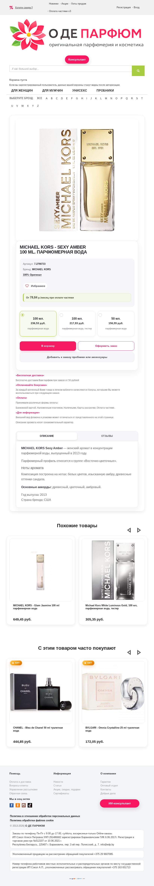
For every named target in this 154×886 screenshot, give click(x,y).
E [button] (67, 98)
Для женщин (22, 90)
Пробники (105, 90)
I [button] (86, 98)
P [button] (121, 98)
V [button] (17, 105)
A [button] (47, 98)
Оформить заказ (106, 345)
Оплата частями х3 (60, 11)
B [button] (52, 98)
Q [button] (127, 98)
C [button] (57, 98)
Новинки (53, 3)
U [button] (12, 105)
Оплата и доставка (20, 781)
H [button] (82, 98)
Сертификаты (61, 793)
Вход (137, 7)
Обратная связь (18, 793)
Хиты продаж (78, 3)
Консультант (77, 59)
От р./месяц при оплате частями (50, 297)
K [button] (96, 98)
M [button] (106, 98)
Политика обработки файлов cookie (32, 820)
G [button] (77, 98)
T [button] (142, 98)
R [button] (132, 98)
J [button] (91, 98)
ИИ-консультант (120, 803)
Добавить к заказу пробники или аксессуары (77, 357)
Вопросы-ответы (18, 785)
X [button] (28, 105)
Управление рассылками (23, 789)
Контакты (105, 789)
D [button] (62, 98)
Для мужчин (52, 90)
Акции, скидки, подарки (67, 789)
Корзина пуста (18, 79)
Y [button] (33, 105)
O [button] (116, 98)
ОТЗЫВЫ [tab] (107, 436)
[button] (131, 532)
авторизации (113, 85)
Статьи (57, 785)
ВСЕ (39, 98)
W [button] (22, 105)
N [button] (111, 98)
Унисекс (79, 90)
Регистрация (124, 7)
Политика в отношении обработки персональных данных (45, 816)
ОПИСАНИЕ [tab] (47, 436)
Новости (58, 781)
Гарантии (105, 781)
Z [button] (38, 105)
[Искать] (138, 71)
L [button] (101, 98)
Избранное (38, 285)
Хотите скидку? (24, 7)
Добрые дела (108, 793)
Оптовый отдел (109, 785)
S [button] (137, 98)
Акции (64, 3)
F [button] (72, 98)
